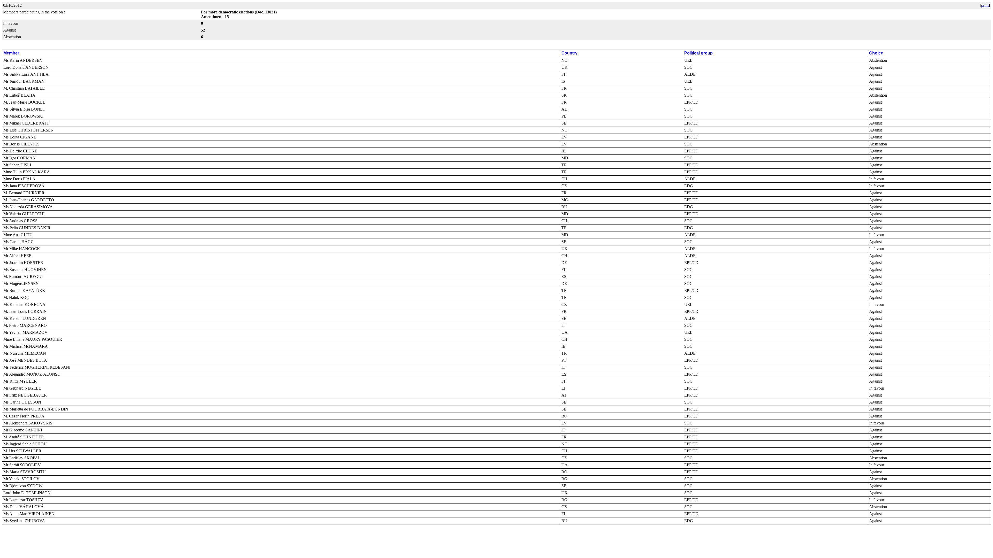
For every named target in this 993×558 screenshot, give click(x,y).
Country (569, 53)
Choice (876, 53)
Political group (698, 53)
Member (11, 53)
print (985, 5)
